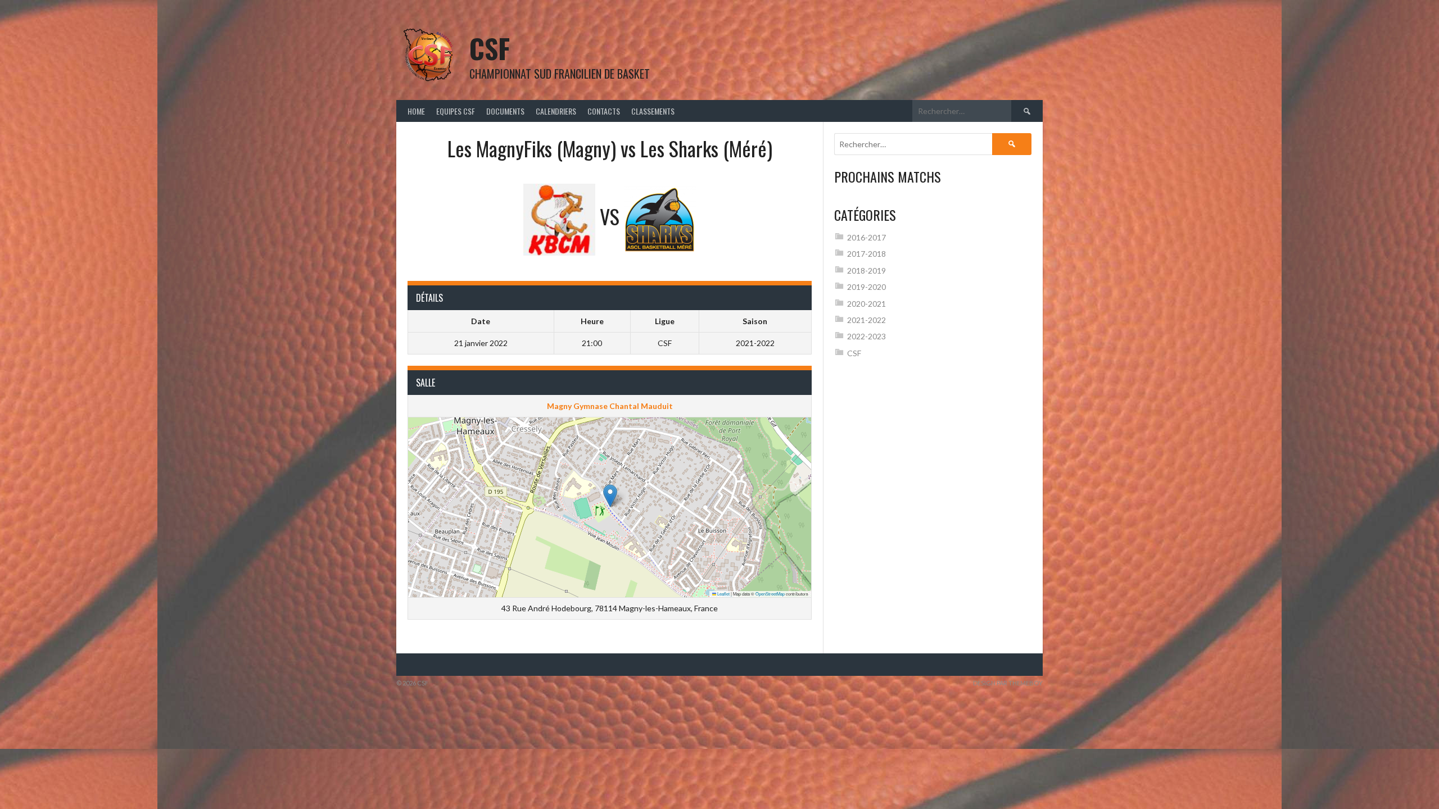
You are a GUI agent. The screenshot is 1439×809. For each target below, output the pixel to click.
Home (416, 111)
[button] (610, 495)
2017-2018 (866, 253)
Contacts (603, 111)
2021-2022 (866, 320)
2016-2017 (866, 237)
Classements (653, 111)
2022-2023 (866, 336)
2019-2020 (866, 287)
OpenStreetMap (770, 593)
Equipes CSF (455, 111)
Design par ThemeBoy (1008, 683)
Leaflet (723, 593)
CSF (489, 48)
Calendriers (556, 111)
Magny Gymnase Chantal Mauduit (610, 406)
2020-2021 (866, 303)
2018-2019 (866, 270)
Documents (505, 111)
